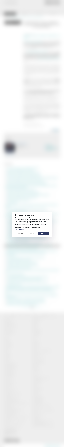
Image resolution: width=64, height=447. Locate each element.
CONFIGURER (20, 233)
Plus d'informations (19, 229)
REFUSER (32, 233)
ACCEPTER (43, 233)
